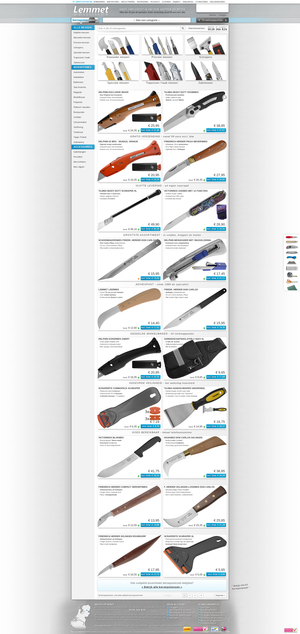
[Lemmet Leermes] (129, 309)
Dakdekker (79, 77)
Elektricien (78, 82)
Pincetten (78, 156)
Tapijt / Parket (80, 137)
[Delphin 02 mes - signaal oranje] (129, 161)
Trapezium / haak (82, 57)
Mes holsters (80, 161)
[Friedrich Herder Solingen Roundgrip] (129, 555)
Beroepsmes (113, 1)
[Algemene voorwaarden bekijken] (137, 631)
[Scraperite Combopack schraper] (129, 407)
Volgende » (220, 595)
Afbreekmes (99, 1)
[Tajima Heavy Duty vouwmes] (195, 111)
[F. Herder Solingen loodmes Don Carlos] (195, 506)
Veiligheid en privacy (211, 618)
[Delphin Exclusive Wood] (129, 111)
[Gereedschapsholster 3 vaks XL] (195, 358)
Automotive (79, 72)
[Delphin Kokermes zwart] (129, 358)
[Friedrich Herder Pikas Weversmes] (195, 161)
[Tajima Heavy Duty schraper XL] (129, 210)
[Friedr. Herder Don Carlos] (195, 309)
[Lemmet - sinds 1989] (91, 9)
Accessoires (83, 147)
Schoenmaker (80, 122)
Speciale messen (82, 52)
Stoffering (78, 127)
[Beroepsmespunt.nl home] (85, 21)
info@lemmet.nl (208, 623)
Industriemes (128, 1)
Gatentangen (80, 151)
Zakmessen (79, 62)
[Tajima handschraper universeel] (195, 407)
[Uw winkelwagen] (212, 7)
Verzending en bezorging (213, 613)
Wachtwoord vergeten (181, 610)
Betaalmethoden (209, 610)
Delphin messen (81, 32)
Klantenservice (197, 28)
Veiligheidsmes (217, 1)
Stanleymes (202, 1)
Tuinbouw (78, 132)
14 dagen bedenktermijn (213, 615)
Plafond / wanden (82, 107)
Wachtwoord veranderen (182, 613)
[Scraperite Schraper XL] (195, 555)
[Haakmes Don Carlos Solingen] (195, 457)
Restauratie (79, 112)
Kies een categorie (146, 20)
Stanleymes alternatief (173, 625)
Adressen (174, 618)
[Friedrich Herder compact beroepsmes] (129, 506)
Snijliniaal (188, 1)
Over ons (205, 608)
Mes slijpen (79, 166)
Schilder (77, 117)
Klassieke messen (82, 37)
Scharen (166, 1)
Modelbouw (79, 97)
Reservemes (143, 1)
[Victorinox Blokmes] (129, 457)
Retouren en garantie (211, 621)
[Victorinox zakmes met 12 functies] (195, 210)
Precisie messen (81, 42)
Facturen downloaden (180, 615)
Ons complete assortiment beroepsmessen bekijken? (161, 585)
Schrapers (78, 47)
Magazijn (78, 92)
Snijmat (177, 1)
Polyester (78, 102)
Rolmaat (155, 1)
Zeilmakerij (79, 142)
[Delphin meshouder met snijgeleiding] (195, 259)
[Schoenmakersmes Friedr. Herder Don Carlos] (129, 259)
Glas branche (80, 87)
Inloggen (223, 15)
